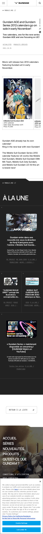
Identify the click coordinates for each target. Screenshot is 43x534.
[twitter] (40, 29)
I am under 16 (21, 530)
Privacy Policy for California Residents (16, 516)
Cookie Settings (21, 523)
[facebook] (40, 32)
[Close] (40, 481)
